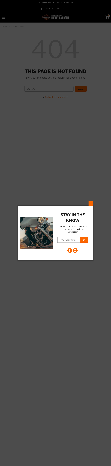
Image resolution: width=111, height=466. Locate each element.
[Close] (91, 203)
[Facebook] (69, 250)
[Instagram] (75, 250)
